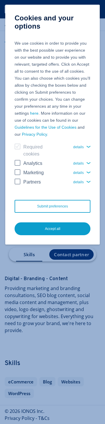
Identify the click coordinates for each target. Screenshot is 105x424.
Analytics (32, 163)
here (34, 113)
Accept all (52, 229)
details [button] (78, 147)
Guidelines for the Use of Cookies (45, 127)
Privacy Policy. (35, 134)
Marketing (33, 172)
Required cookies (33, 150)
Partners (32, 181)
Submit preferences (52, 206)
